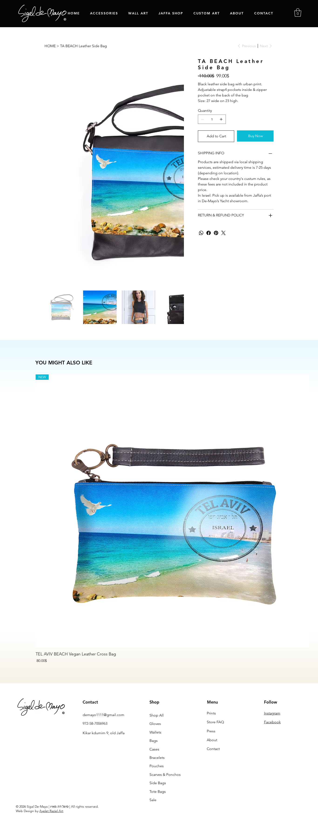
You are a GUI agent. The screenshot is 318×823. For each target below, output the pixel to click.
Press (211, 646)
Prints (211, 628)
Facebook (272, 637)
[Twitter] (223, 233)
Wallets (155, 647)
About (212, 655)
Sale (152, 715)
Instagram (272, 628)
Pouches (156, 681)
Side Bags (157, 698)
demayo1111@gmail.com (103, 630)
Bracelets (157, 672)
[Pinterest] (216, 233)
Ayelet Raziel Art (51, 726)
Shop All (156, 630)
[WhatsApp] (201, 233)
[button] (297, 12)
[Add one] (221, 119)
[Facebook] (208, 233)
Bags (153, 655)
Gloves (155, 638)
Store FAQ (215, 637)
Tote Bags (157, 706)
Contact (213, 663)
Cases (154, 664)
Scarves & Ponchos (165, 689)
